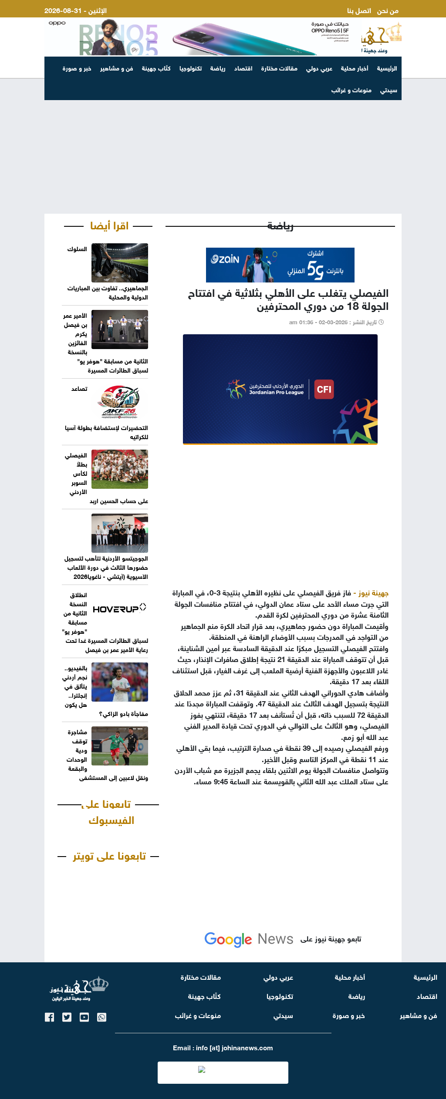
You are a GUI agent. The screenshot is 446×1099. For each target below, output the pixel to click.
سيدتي (283, 1014)
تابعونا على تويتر (109, 854)
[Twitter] (66, 1015)
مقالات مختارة (279, 67)
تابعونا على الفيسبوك (107, 810)
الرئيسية (387, 67)
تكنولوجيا (190, 67)
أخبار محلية (354, 67)
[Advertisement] (223, 146)
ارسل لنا (387, 20)
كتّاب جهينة (156, 67)
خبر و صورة (77, 67)
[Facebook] (49, 1015)
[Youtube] (84, 1015)
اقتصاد (243, 67)
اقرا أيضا (109, 223)
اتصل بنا (359, 9)
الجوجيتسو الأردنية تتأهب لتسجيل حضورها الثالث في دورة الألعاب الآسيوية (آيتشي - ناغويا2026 (106, 566)
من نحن (388, 9)
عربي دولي (319, 67)
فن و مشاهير (116, 67)
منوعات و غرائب (198, 1014)
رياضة (218, 67)
